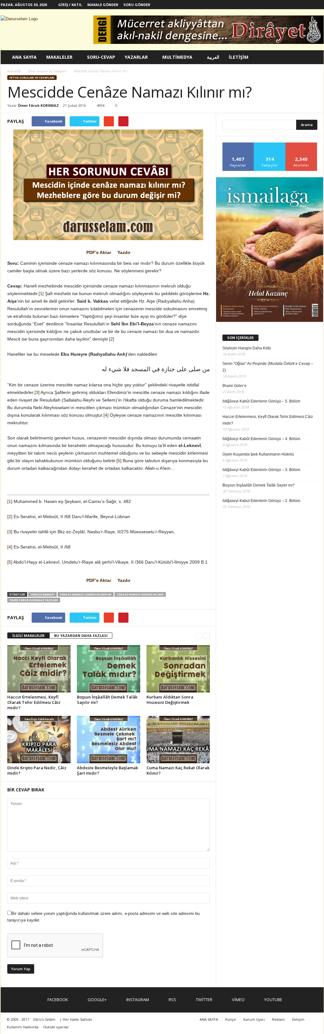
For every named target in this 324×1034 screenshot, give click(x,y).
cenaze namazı (42, 594)
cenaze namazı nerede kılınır (140, 594)
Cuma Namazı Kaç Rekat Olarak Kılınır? (177, 770)
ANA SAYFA (24, 57)
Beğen (238, 144)
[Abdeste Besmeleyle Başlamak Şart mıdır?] (108, 739)
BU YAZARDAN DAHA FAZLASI (81, 635)
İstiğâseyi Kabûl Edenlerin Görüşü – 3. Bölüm (261, 470)
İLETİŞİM (238, 57)
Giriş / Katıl (70, 4)
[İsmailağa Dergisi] (269, 249)
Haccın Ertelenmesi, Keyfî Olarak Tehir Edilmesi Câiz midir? (33, 702)
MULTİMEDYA (177, 57)
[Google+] (270, 4)
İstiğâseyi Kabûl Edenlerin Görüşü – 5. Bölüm (261, 401)
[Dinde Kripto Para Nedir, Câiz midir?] (39, 739)
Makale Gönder (102, 4)
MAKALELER (59, 57)
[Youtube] (319, 4)
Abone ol (301, 144)
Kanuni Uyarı (254, 1019)
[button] (314, 57)
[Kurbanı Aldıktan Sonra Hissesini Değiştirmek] (178, 668)
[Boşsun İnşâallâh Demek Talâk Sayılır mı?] (108, 668)
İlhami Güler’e (234, 386)
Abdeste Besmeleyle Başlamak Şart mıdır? (107, 770)
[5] (119, 460)
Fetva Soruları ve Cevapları (31, 78)
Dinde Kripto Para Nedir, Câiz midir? (36, 770)
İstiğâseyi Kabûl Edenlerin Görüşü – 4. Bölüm (261, 439)
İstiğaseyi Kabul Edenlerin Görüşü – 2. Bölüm (261, 501)
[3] (37, 392)
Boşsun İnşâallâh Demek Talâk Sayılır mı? (107, 699)
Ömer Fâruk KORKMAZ (38, 105)
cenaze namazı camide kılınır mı (85, 594)
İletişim (298, 1019)
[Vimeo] (309, 4)
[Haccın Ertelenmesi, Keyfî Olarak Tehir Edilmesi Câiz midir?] (39, 668)
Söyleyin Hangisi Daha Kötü (246, 348)
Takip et (270, 144)
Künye (230, 1019)
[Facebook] (260, 4)
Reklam (278, 1019)
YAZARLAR (136, 57)
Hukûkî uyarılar (56, 1027)
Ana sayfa (14, 71)
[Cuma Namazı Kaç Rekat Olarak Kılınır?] (178, 739)
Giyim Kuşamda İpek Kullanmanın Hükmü (258, 454)
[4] (106, 415)
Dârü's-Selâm (44, 1019)
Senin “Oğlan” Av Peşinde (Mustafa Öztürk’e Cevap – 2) (267, 366)
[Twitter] (299, 4)
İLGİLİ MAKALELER (28, 635)
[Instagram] (280, 4)
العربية (213, 57)
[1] (41, 293)
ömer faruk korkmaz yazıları (33, 600)
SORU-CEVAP (101, 57)
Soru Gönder (136, 4)
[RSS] (289, 4)
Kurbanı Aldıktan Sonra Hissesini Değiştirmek (169, 699)
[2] (111, 339)
